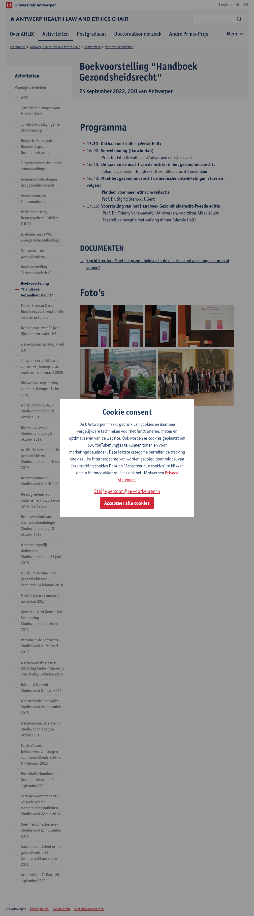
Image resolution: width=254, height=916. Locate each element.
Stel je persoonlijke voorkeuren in (127, 491)
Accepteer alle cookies (127, 503)
